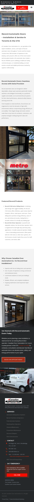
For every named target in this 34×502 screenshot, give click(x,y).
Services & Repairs (12, 433)
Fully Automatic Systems (13, 421)
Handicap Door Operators (14, 424)
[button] (31, 7)
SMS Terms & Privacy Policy (14, 459)
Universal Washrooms (13, 427)
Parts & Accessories (12, 436)
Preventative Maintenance (14, 430)
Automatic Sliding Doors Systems (16, 414)
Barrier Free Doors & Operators (15, 418)
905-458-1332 (12, 448)
